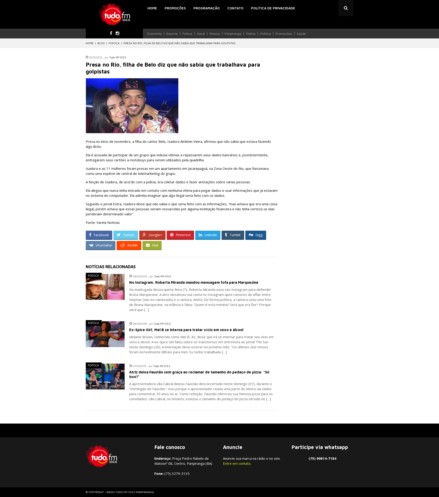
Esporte (172, 33)
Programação (206, 8)
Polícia (250, 33)
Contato (235, 8)
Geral (201, 33)
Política (265, 33)
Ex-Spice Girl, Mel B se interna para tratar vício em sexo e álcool (186, 330)
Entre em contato (237, 463)
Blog (101, 43)
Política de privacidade (273, 8)
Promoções (175, 8)
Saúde (301, 33)
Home (152, 8)
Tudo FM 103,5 (117, 57)
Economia (154, 33)
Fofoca (187, 33)
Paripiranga (233, 33)
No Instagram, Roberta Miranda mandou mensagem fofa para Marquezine (193, 282)
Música (215, 33)
